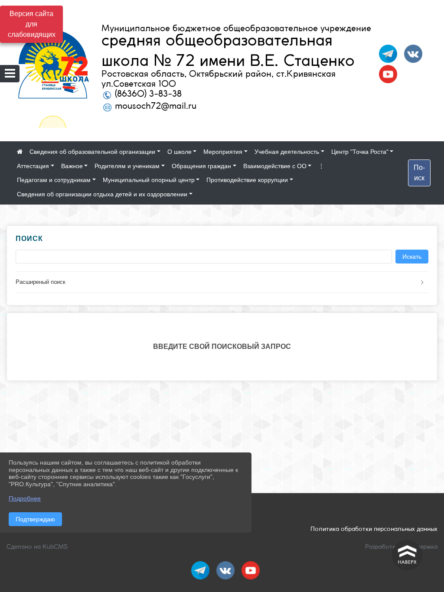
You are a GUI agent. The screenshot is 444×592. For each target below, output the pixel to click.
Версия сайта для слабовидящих (32, 24)
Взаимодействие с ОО (275, 166)
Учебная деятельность (287, 151)
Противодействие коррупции (247, 179)
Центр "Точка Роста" (359, 151)
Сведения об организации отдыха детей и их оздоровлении (102, 194)
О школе (179, 151)
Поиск (419, 173)
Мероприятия (222, 151)
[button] (222, 282)
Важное (72, 166)
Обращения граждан (201, 166)
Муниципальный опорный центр (149, 179)
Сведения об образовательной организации (92, 151)
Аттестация (33, 166)
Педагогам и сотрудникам (54, 179)
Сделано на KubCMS (37, 547)
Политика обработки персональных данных (373, 529)
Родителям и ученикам (127, 166)
